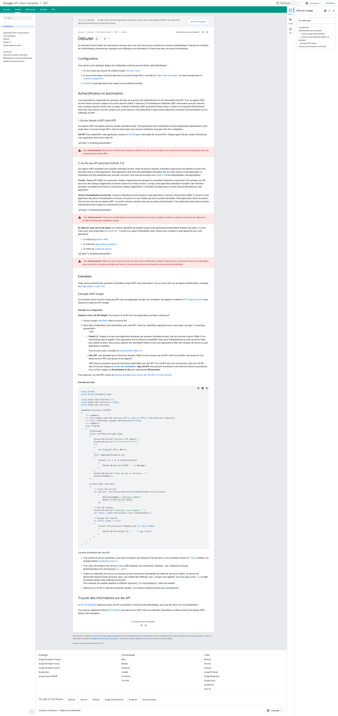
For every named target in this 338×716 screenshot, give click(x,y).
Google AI (133, 700)
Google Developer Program (50, 659)
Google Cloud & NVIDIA (48, 676)
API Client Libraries (25, 3)
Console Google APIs (93, 78)
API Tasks (191, 558)
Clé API (131, 134)
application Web (100, 239)
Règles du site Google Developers (105, 639)
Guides (18, 9)
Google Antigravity (211, 676)
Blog (123, 659)
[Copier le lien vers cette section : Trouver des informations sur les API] (133, 598)
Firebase (207, 668)
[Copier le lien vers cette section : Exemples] (94, 276)
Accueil (6, 9)
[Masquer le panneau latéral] (31, 711)
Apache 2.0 (200, 636)
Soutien (43, 9)
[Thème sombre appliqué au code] (203, 388)
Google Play (209, 685)
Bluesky (124, 664)
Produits (90, 32)
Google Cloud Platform (114, 700)
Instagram (125, 668)
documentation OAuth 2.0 (130, 350)
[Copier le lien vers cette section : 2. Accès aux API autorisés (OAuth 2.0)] (127, 163)
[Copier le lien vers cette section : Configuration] (100, 59)
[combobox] (288, 3)
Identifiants (103, 320)
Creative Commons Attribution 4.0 (142, 636)
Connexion (330, 3)
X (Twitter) (125, 676)
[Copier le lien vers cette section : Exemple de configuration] (105, 310)
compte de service (103, 249)
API (53, 9)
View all (207, 689)
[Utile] (203, 32)
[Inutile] (207, 32)
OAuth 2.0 (160, 175)
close (333, 10)
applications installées (106, 244)
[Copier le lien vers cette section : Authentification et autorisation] (125, 93)
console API (112, 231)
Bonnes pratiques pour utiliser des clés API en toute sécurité (143, 375)
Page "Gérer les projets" (167, 75)
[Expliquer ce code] (198, 388)
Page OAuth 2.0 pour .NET (93, 286)
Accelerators (44, 672)
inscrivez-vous (133, 70)
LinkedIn (124, 672)
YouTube (125, 680)
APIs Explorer (114, 610)
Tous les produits (149, 700)
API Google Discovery (193, 299)
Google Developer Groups (49, 664)
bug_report (325, 10)
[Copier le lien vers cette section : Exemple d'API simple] (106, 294)
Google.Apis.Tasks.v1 (108, 561)
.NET (45, 3)
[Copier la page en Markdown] (105, 39)
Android (207, 659)
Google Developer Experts (49, 668)
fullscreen (329, 10)
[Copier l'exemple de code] (207, 388)
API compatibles (88, 605)
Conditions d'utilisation (48, 710)
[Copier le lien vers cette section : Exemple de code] (97, 382)
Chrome (207, 664)
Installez (87, 83)
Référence (31, 9)
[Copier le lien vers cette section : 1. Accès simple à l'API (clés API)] (118, 120)
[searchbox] (17, 18)
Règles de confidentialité (70, 710)
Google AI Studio (211, 672)
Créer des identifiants (125, 366)
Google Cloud (209, 680)
